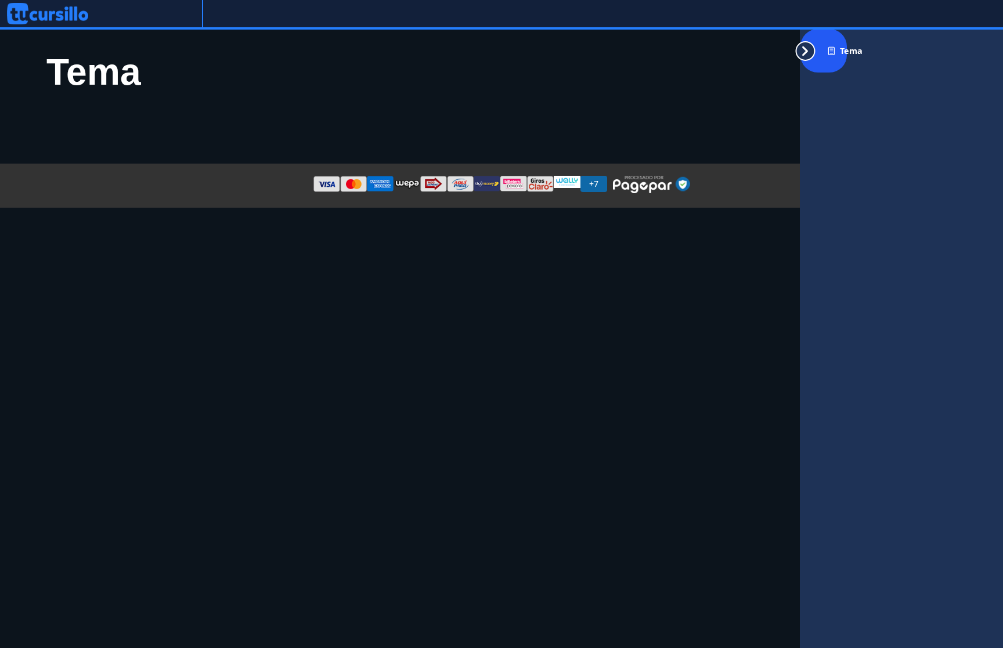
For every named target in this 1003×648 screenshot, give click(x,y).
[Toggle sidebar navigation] (823, 51)
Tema (851, 50)
